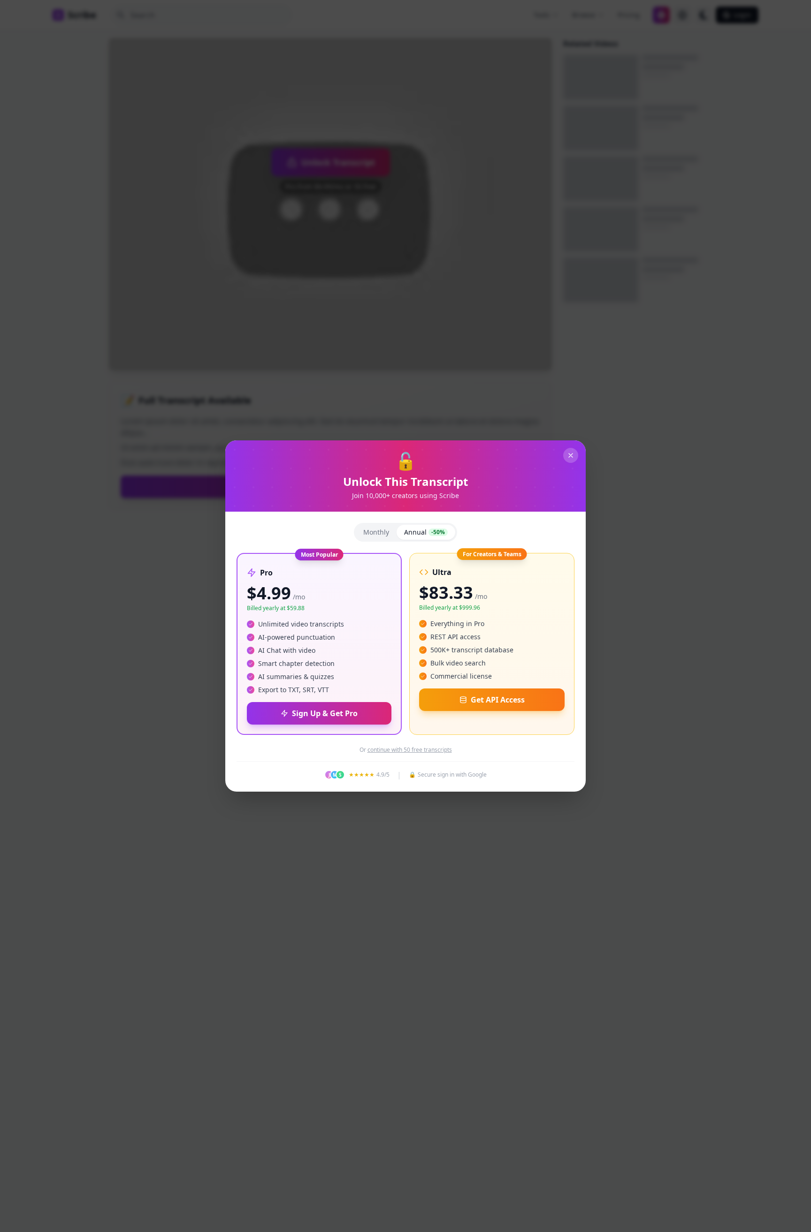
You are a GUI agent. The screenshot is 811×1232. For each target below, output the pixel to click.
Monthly (376, 532)
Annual (424, 532)
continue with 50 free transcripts (409, 750)
